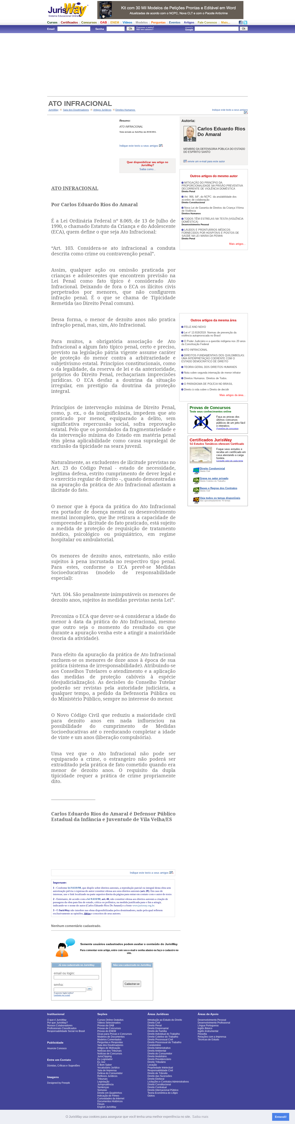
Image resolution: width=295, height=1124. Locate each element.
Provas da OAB (105, 1025)
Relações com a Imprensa (212, 1036)
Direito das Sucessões (160, 1076)
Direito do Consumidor (160, 1053)
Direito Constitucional (159, 1084)
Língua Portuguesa (208, 1025)
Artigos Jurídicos (102, 110)
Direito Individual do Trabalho (164, 1034)
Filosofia (202, 1034)
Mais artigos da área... (233, 395)
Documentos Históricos (110, 1101)
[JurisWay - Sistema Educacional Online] (68, 18)
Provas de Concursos (109, 1028)
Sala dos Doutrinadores (76, 110)
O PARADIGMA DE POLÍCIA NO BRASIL (208, 383)
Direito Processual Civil (160, 1039)
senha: (58, 984)
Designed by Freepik (58, 1082)
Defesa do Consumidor (110, 1073)
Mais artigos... (237, 243)
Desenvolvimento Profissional (214, 1022)
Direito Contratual (157, 1087)
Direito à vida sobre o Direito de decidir (206, 389)
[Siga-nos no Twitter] (245, 23)
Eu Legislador (105, 1059)
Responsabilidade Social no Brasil (66, 1031)
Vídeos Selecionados (109, 1022)
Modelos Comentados (109, 1039)
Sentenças (103, 1087)
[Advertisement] (147, 64)
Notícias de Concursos (109, 1053)
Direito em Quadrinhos (109, 1093)
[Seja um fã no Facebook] (240, 23)
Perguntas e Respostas (110, 1042)
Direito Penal (155, 1025)
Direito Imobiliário (157, 1056)
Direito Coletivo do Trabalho (163, 1036)
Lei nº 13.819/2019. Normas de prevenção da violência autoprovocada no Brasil (208, 334)
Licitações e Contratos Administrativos (168, 1081)
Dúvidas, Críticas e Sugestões (63, 1065)
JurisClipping (104, 1056)
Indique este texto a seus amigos (139, 145)
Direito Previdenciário (159, 1059)
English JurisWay (106, 1107)
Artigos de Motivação (108, 1048)
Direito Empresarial (158, 1028)
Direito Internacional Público (163, 1090)
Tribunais (102, 1078)
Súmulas (102, 1090)
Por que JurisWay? (57, 1022)
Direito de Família (157, 1031)
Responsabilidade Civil (160, 1070)
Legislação (103, 1081)
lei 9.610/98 (74, 887)
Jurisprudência (105, 1084)
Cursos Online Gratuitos (110, 1019)
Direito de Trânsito (158, 1073)
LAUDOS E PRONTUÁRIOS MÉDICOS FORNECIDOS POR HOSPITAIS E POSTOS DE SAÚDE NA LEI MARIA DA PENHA (210, 232)
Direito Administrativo (159, 1048)
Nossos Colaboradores (59, 1025)
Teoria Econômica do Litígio (163, 1093)
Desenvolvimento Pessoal (212, 1019)
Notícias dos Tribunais (109, 1050)
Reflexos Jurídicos (107, 1076)
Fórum (100, 1104)
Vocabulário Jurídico (108, 1067)
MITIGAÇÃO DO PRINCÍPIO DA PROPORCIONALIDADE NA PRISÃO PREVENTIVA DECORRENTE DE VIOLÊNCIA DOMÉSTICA (212, 185)
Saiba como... (147, 169)
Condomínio (154, 1045)
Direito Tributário (157, 1062)
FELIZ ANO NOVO (195, 326)
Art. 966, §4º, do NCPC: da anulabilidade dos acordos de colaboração (209, 198)
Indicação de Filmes (108, 1095)
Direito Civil (154, 1022)
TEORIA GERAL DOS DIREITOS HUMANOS (210, 367)
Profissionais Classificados (61, 1028)
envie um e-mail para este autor (206, 161)
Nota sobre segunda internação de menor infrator (212, 372)
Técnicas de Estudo (208, 1039)
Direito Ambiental (157, 1050)
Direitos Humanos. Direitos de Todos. (205, 378)
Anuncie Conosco (57, 1048)
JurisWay (53, 110)
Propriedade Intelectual (160, 1067)
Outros (151, 1095)
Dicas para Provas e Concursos (114, 1034)
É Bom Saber (104, 1064)
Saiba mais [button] (200, 1116)
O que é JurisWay (56, 1019)
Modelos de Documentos (111, 1036)
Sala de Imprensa (107, 1070)
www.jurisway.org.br (143, 905)
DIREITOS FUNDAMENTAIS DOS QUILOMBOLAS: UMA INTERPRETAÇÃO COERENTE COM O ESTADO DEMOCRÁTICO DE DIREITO (213, 358)
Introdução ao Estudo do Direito (165, 1019)
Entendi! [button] (281, 1116)
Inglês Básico (205, 1028)
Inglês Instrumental (208, 1031)
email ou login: (64, 973)
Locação (152, 1064)
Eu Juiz (101, 1062)
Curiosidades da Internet (110, 1098)
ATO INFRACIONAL (196, 349)
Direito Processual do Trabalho (164, 1042)
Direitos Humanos (125, 110)
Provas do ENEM (106, 1031)
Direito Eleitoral (156, 1078)
